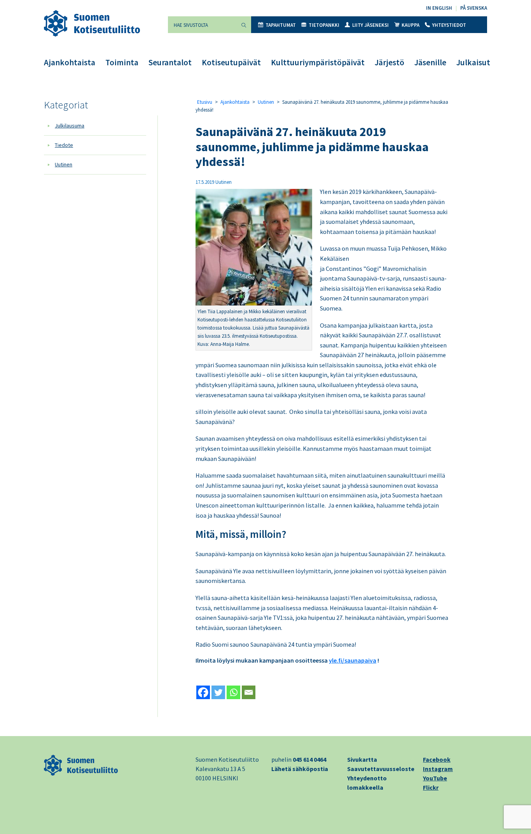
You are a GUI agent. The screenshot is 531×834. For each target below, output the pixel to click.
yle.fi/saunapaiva (352, 660)
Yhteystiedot (449, 25)
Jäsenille (430, 62)
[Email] (248, 692)
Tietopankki (324, 25)
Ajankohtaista (69, 62)
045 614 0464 (309, 759)
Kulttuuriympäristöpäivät (318, 62)
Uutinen (63, 164)
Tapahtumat (281, 25)
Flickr (430, 787)
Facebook (437, 759)
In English (439, 8)
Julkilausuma (69, 125)
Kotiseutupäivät (231, 62)
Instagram (438, 769)
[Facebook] (203, 692)
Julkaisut (473, 62)
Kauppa (410, 25)
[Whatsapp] (233, 692)
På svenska (473, 8)
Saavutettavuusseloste (380, 769)
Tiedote (64, 144)
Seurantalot (170, 62)
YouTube (435, 778)
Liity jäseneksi (370, 25)
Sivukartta (362, 759)
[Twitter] (218, 692)
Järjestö (389, 62)
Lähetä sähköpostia (299, 769)
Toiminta (121, 62)
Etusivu (204, 102)
